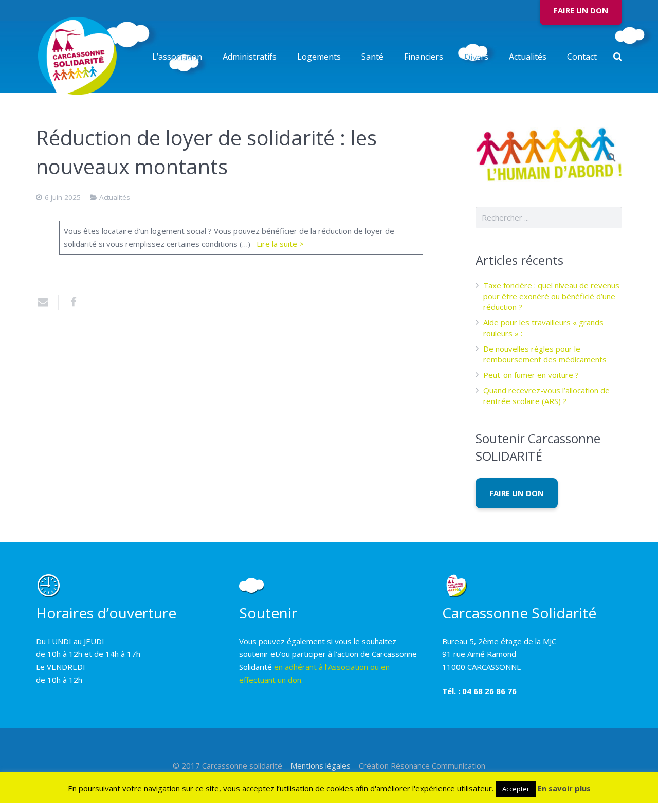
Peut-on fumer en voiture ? (531, 375)
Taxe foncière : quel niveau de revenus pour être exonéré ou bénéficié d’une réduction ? (551, 296)
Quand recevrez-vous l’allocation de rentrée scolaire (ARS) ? (546, 395)
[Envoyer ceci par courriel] (47, 302)
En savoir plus (564, 788)
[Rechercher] (617, 56)
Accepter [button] (515, 788)
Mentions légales (320, 765)
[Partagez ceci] (69, 302)
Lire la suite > (280, 244)
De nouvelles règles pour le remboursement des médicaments (545, 353)
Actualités (114, 197)
